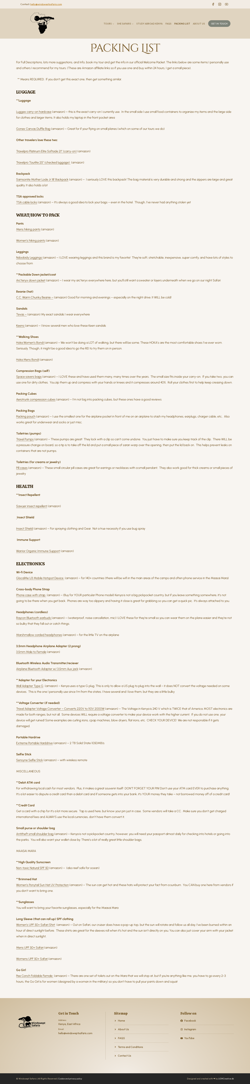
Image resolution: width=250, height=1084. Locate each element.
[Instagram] (220, 4)
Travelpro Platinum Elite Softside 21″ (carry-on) (46, 151)
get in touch (219, 23)
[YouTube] (226, 4)
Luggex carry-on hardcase (33, 112)
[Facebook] (213, 4)
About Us (199, 23)
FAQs (168, 23)
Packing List (182, 23)
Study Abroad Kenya (149, 23)
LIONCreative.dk (226, 1078)
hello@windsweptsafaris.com (46, 4)
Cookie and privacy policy (70, 1078)
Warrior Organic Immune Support (38, 551)
